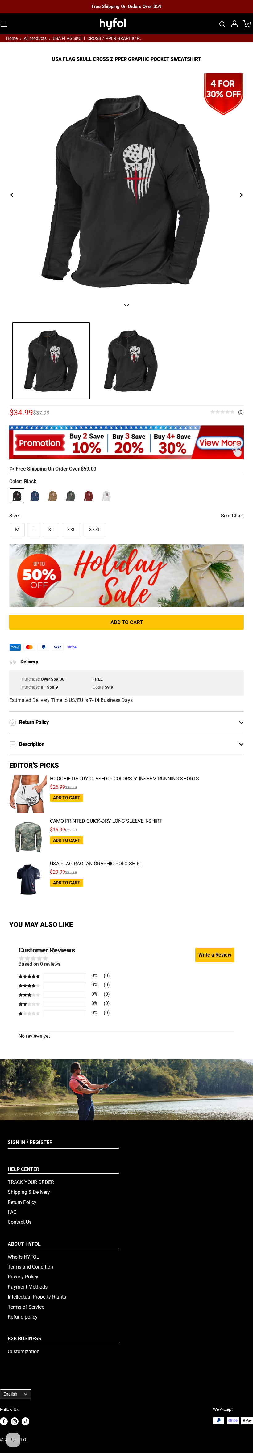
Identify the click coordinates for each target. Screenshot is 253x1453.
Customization (23, 1351)
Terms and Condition (30, 1267)
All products (35, 38)
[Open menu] (4, 24)
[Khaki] (52, 495)
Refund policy (23, 1317)
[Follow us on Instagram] (15, 1421)
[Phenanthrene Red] (88, 495)
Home (12, 38)
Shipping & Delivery (29, 1192)
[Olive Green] (70, 495)
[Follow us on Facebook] (4, 1421)
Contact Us (19, 1222)
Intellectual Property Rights (37, 1297)
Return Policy (22, 1202)
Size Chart (232, 516)
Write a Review (214, 955)
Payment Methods (28, 1287)
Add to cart (126, 622)
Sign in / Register (30, 1142)
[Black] (17, 495)
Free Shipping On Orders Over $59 (127, 6)
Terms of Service (26, 1307)
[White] (106, 495)
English (10, 1394)
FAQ (12, 1212)
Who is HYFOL (23, 1257)
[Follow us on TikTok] (25, 1421)
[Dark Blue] (34, 495)
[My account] (234, 23)
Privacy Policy (23, 1277)
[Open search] (222, 24)
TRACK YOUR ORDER (31, 1182)
